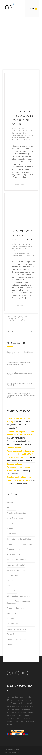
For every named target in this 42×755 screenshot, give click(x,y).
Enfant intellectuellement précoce (19, 544)
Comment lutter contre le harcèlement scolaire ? (20, 353)
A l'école (10, 503)
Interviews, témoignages (16, 570)
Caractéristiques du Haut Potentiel (20, 539)
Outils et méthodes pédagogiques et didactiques (20, 602)
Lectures (10, 580)
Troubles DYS (12, 644)
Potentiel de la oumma (15, 608)
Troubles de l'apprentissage (17, 639)
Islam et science (13, 575)
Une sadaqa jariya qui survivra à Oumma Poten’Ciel (20, 384)
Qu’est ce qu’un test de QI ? (17, 483)
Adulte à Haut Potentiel (20, 128)
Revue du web (12, 624)
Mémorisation (12, 591)
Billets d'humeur (13, 534)
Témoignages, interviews (16, 629)
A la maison (11, 508)
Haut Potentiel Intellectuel (16, 560)
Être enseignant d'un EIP (16, 549)
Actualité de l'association (16, 513)
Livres (9, 586)
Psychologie (30, 140)
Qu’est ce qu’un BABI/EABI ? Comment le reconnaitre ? (19, 424)
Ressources (11, 618)
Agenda (10, 523)
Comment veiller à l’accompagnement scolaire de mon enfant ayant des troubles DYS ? (21, 395)
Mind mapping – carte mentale (18, 596)
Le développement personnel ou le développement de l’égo (18, 363)
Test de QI (10, 634)
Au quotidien (11, 529)
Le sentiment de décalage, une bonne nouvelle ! (23, 235)
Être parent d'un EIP (14, 554)
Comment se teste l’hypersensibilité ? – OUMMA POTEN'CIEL (18, 467)
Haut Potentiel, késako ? (16, 565)
